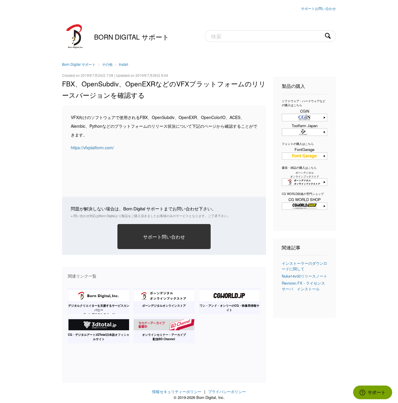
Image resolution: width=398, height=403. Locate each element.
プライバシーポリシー (227, 391)
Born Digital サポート (131, 36)
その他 (107, 64)
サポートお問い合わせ (318, 8)
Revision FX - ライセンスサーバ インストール (303, 286)
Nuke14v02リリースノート (304, 276)
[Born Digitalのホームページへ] (75, 35)
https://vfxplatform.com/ (92, 147)
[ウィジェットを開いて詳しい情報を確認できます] (372, 393)
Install (123, 64)
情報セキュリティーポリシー (176, 391)
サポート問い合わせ (164, 236)
